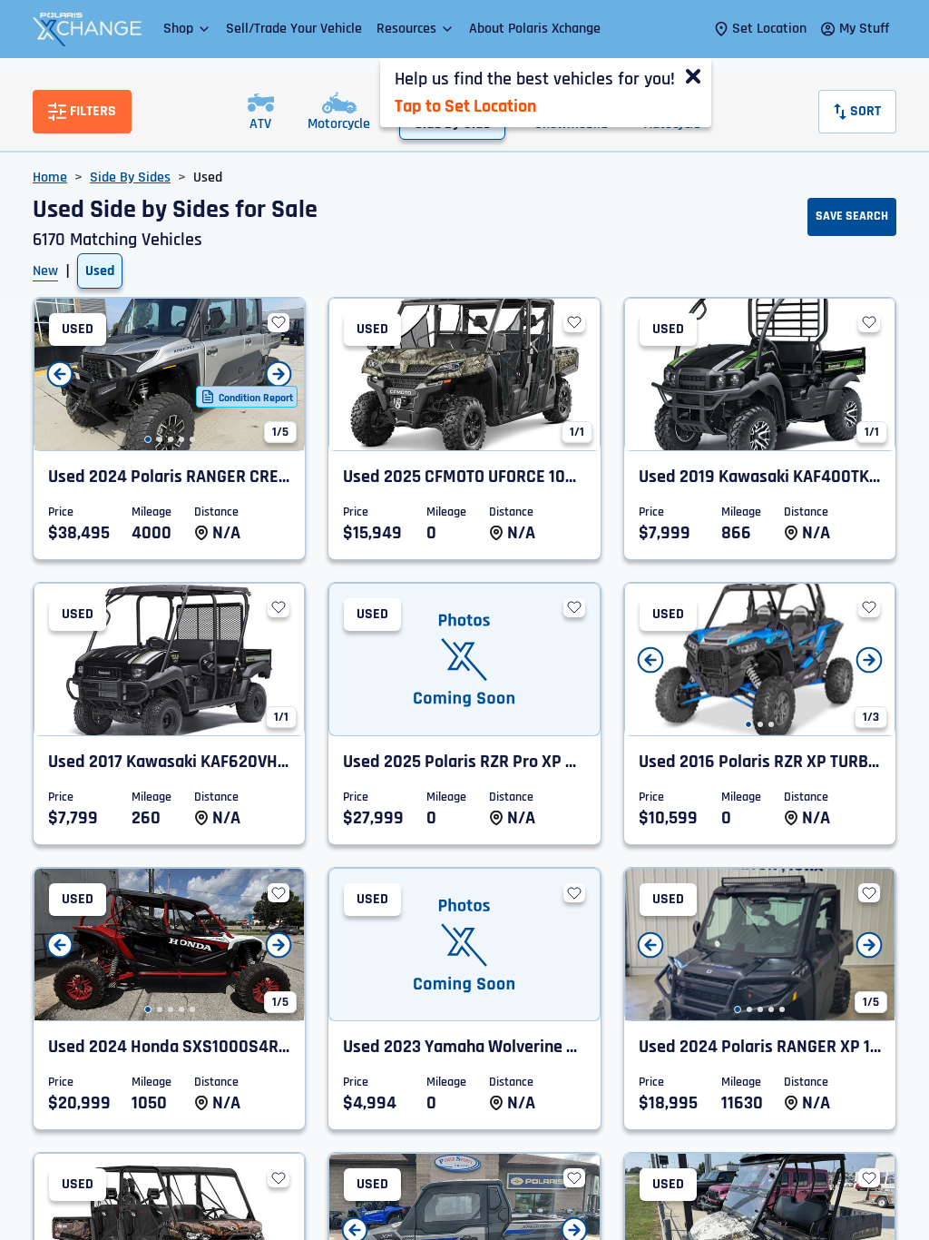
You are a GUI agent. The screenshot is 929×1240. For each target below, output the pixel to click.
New (45, 270)
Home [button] (50, 177)
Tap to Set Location (465, 106)
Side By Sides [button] (130, 177)
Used (99, 270)
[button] (187, 28)
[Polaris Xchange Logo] (87, 29)
